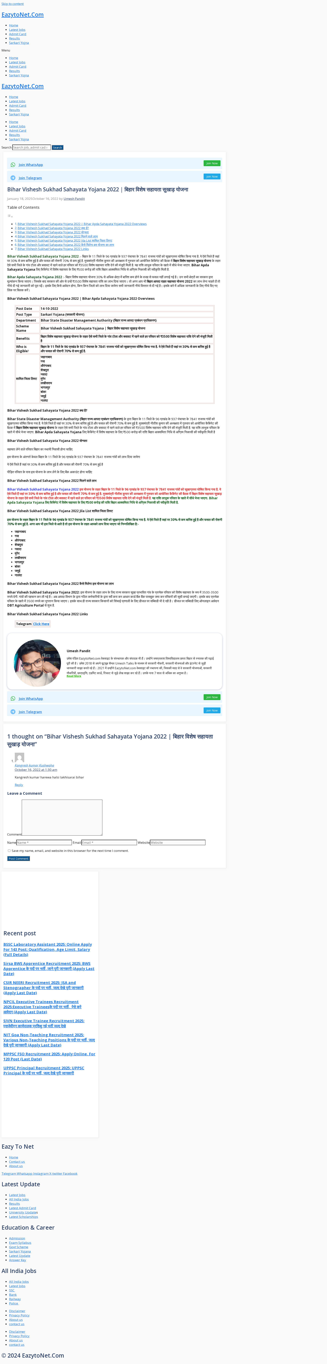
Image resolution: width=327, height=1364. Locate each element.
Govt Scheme (18, 1247)
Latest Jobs (17, 29)
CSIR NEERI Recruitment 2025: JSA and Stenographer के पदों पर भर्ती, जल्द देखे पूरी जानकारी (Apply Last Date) (43, 987)
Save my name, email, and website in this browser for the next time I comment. (70, 850)
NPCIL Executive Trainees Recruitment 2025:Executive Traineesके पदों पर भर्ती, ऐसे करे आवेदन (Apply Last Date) (42, 1006)
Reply (19, 785)
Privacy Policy (19, 1315)
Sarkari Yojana (20, 1251)
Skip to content (13, 4)
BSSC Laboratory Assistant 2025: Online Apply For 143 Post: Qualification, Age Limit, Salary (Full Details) (47, 949)
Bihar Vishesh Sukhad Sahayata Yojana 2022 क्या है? (53, 228)
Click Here (41, 624)
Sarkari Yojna (19, 43)
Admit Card (17, 34)
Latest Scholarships (23, 1216)
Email (77, 842)
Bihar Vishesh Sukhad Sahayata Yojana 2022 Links (53, 249)
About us (16, 1319)
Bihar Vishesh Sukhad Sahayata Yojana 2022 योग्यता (53, 232)
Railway (15, 1299)
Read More (74, 676)
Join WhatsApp (31, 164)
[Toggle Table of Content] (10, 216)
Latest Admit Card (22, 1208)
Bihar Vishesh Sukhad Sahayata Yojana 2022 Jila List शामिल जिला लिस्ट (65, 240)
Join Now (212, 163)
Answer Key (17, 1260)
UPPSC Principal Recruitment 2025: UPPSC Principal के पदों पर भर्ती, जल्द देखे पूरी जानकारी (43, 1070)
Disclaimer (17, 1311)
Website (144, 842)
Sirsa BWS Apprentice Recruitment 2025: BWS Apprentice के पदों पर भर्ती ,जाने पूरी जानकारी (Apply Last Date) (48, 968)
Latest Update (19, 1255)
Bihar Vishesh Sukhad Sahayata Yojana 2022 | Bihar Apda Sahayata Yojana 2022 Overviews (82, 224)
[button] (163, 50)
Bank (13, 1294)
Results (14, 38)
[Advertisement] (50, 898)
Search (7, 147)
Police (14, 1303)
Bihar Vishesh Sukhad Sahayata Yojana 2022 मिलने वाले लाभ (58, 236)
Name (11, 842)
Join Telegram (30, 178)
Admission (17, 1238)
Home (13, 25)
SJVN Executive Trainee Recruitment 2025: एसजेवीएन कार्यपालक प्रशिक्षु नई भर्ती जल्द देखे (43, 1023)
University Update (22, 1212)
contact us (16, 1324)
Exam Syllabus (20, 1242)
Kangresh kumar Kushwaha (34, 765)
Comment (14, 834)
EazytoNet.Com (23, 14)
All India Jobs (19, 1199)
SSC (12, 1290)
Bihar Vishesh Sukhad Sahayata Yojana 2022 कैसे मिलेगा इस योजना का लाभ (66, 245)
